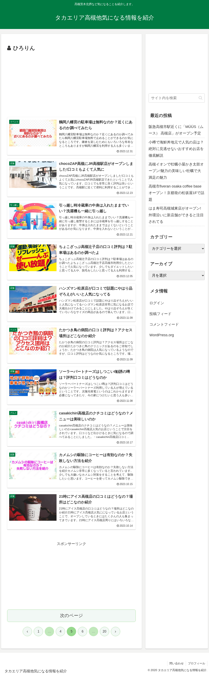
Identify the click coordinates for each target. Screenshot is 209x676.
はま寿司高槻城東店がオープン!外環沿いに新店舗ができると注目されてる (176, 215)
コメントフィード (164, 324)
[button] (200, 97)
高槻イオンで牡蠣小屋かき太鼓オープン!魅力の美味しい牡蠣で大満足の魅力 (176, 171)
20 (104, 631)
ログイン (156, 303)
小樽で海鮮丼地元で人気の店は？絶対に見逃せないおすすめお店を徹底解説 (176, 149)
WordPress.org (161, 335)
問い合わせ (176, 663)
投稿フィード (160, 314)
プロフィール (196, 663)
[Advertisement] (71, 83)
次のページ (71, 615)
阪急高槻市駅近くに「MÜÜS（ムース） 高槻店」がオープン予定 (176, 130)
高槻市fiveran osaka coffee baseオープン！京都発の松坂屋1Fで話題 (176, 193)
